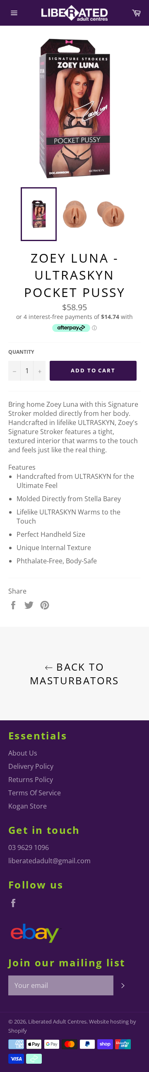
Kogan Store (27, 806)
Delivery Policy (30, 766)
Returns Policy (30, 779)
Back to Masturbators (74, 673)
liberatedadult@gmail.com (49, 860)
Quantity (21, 352)
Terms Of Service (34, 792)
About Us (22, 753)
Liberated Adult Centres (57, 1021)
